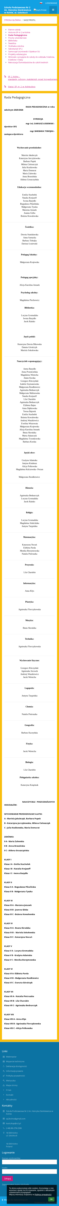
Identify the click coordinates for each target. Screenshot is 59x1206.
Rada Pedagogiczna (17, 35)
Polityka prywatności (15, 1075)
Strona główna (12, 20)
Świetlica (12, 43)
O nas (8, 1090)
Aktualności (11, 1099)
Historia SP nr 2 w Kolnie (19, 32)
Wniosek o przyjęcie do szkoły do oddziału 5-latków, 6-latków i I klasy (31, 58)
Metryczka (10, 1080)
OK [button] (51, 1199)
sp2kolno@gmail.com (15, 1118)
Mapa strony (12, 1085)
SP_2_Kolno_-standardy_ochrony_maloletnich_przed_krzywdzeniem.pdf (31, 78)
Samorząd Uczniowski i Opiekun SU (24, 51)
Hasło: (5, 1167)
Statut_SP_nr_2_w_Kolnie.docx (21, 86)
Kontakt (9, 1094)
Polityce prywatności (43, 1195)
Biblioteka (12, 40)
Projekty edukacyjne (17, 54)
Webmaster (11, 1056)
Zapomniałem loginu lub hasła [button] (15, 1184)
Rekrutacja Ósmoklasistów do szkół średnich (28, 62)
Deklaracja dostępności (16, 1066)
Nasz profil (30, 20)
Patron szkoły (14, 29)
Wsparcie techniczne (15, 1061)
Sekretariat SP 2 (15, 48)
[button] (41, 3)
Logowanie (51, 3)
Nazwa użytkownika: (11, 1158)
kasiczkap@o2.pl (13, 1123)
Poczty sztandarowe (17, 37)
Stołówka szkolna (16, 46)
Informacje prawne (14, 1071)
